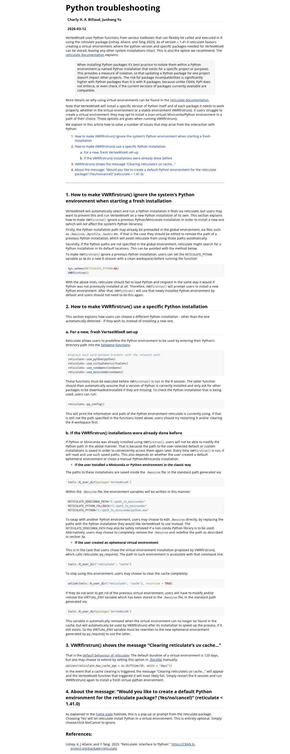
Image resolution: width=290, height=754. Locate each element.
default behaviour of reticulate (106, 655)
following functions (115, 345)
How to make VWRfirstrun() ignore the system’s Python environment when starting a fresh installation (142, 138)
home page (104, 714)
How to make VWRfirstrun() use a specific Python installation (120, 146)
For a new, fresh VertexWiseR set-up (111, 152)
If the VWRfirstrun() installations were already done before (128, 158)
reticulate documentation (85, 55)
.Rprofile (155, 659)
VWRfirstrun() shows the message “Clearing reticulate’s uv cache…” (125, 164)
